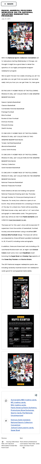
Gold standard (24, 420)
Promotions (15, 410)
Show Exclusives (27, 410)
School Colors (17, 428)
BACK (10, 4)
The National (27, 413)
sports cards (28, 428)
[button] (21, 395)
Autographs (16, 400)
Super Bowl (15, 430)
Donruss (14, 420)
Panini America (17, 408)
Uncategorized (17, 415)
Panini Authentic (30, 408)
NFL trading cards (18, 402)
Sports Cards (16, 413)
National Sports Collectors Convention (22, 423)
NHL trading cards (18, 405)
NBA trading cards (28, 400)
